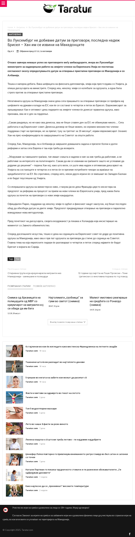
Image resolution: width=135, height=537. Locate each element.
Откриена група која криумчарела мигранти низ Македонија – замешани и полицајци (34, 273)
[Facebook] (129, 534)
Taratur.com (32, 350)
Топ (17, 259)
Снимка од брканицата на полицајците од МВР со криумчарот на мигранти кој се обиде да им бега (25, 303)
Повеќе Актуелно (44, 286)
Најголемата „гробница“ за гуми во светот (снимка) (66, 299)
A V (12, 51)
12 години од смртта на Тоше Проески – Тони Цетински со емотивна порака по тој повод (102, 273)
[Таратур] (67, 3)
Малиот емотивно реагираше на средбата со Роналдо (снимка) (108, 301)
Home (10, 27)
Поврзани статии (19, 286)
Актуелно (20, 27)
